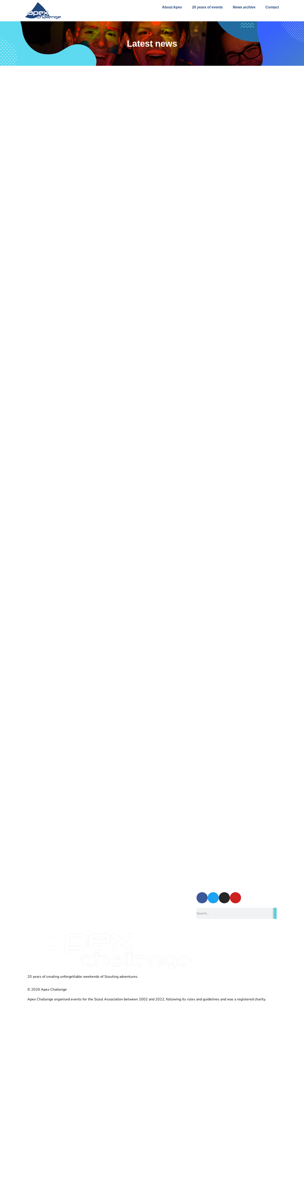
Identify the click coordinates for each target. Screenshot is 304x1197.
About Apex (172, 7)
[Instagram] (224, 897)
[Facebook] (202, 897)
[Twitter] (213, 897)
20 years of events (207, 7)
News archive (244, 7)
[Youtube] (235, 897)
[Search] (275, 913)
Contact (272, 7)
